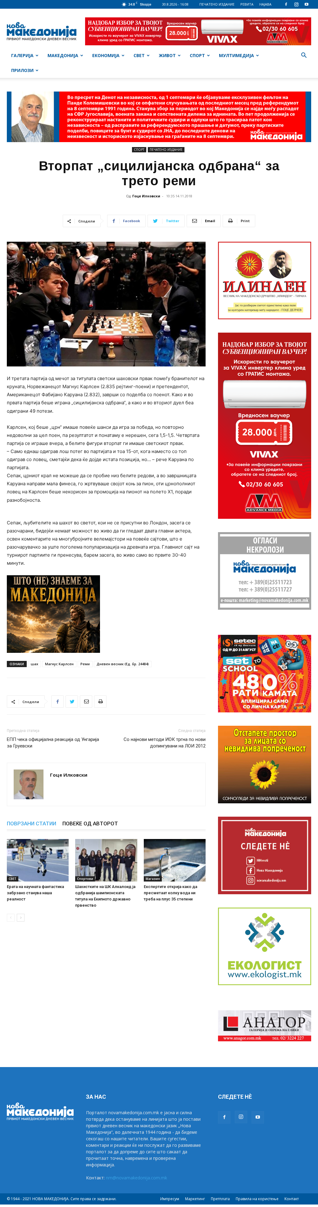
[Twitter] (72, 701)
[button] (303, 56)
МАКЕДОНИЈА (63, 55)
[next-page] (21, 918)
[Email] (86, 701)
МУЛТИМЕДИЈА (236, 55)
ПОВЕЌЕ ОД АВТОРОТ (90, 823)
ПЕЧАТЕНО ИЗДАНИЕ (216, 4)
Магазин (153, 879)
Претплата (220, 1198)
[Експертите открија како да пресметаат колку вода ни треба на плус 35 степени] (175, 860)
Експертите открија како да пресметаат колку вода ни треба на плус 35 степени (170, 892)
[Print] (100, 701)
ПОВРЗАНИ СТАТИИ (31, 823)
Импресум (169, 1198)
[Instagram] (296, 4)
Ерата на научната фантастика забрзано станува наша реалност (35, 892)
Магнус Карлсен (59, 664)
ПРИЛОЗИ (22, 70)
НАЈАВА (265, 4)
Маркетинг (195, 1198)
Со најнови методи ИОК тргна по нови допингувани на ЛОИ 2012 (165, 743)
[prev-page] (11, 918)
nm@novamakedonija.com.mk (136, 1178)
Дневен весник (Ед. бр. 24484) (123, 664)
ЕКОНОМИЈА (106, 55)
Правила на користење (257, 1198)
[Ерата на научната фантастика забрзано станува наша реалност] (38, 860)
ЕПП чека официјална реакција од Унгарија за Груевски (53, 743)
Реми (85, 664)
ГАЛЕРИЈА (22, 55)
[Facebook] (286, 4)
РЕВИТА (246, 4)
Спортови (85, 879)
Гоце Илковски (146, 196)
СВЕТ (139, 55)
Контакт (291, 1198)
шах (34, 664)
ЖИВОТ (167, 55)
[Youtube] (306, 4)
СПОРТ (197, 55)
